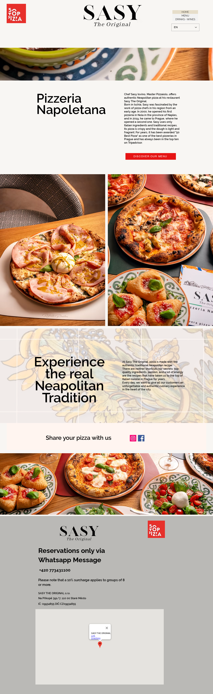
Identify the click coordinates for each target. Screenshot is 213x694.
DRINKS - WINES (185, 19)
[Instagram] (133, 438)
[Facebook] (141, 438)
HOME (185, 11)
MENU (185, 15)
